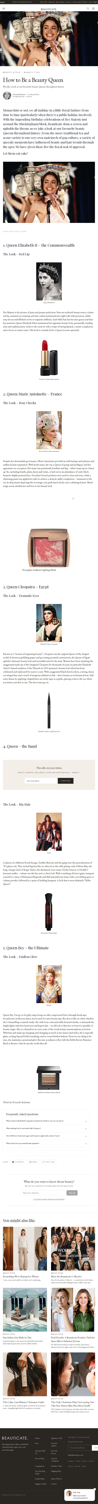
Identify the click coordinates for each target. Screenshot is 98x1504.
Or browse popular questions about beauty (49, 1199)
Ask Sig (72, 1193)
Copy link (50, 1162)
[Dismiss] (94, 1489)
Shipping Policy (56, 1471)
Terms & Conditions (55, 1459)
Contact (54, 1484)
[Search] (88, 8)
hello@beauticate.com (75, 1455)
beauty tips (32, 72)
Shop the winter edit (17, 2)
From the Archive (54, 1444)
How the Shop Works (40, 1472)
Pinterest (19, 1162)
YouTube (91, 1461)
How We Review (54, 1452)
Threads (70, 1466)
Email (35, 1162)
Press (36, 1443)
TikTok (78, 1461)
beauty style (11, 72)
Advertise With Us (40, 1452)
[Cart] (93, 8)
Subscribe (65, 781)
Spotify (84, 1466)
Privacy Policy (39, 1458)
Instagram (71, 1461)
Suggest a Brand (40, 1484)
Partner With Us (56, 1479)
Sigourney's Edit (56, 1438)
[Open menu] (3, 8)
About (37, 1438)
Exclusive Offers (56, 1466)
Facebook (77, 1466)
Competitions (39, 1466)
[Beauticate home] (49, 9)
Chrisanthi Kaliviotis (19, 94)
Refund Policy (40, 1479)
